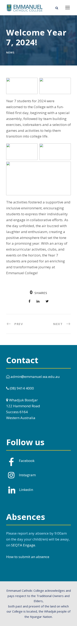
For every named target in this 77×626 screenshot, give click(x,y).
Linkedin (26, 489)
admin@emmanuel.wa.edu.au (35, 376)
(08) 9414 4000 (21, 388)
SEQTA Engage (23, 545)
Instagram (27, 474)
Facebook (26, 460)
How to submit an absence (27, 556)
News (10, 52)
